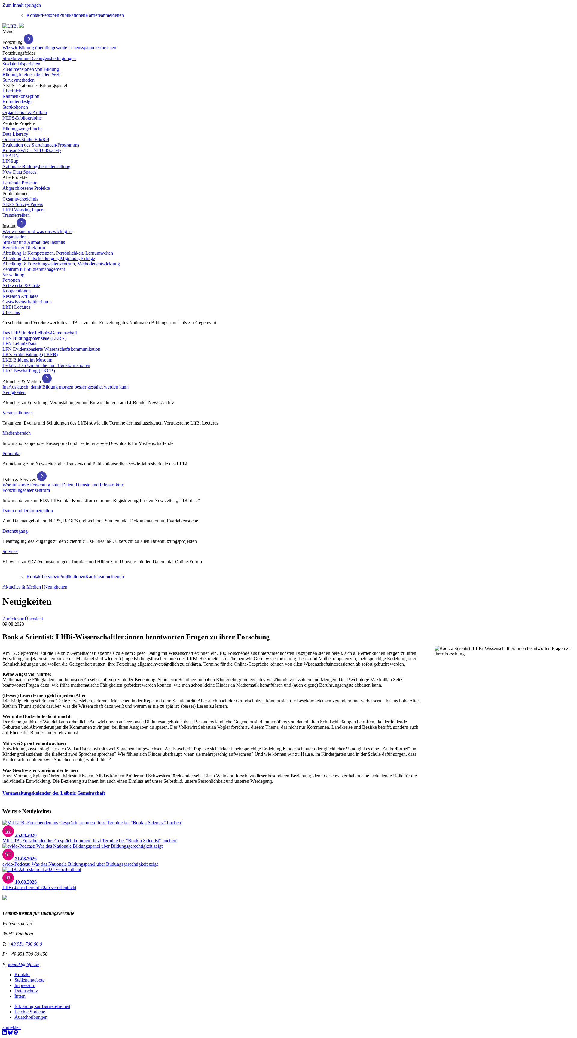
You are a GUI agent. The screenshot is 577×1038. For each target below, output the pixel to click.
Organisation (14, 236)
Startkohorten (15, 107)
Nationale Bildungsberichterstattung (36, 166)
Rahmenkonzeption (20, 96)
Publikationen (72, 15)
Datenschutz (26, 990)
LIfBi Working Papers (23, 209)
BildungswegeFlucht (22, 128)
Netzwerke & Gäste (21, 285)
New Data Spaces (19, 171)
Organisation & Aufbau (24, 112)
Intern (20, 996)
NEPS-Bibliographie (22, 117)
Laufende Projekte (19, 182)
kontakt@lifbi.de (23, 964)
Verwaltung (13, 274)
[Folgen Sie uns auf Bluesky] (10, 1032)
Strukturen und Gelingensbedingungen (39, 58)
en (121, 15)
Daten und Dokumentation (27, 510)
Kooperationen (16, 290)
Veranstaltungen (17, 412)
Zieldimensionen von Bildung (30, 69)
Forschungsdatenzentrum (26, 490)
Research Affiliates (20, 296)
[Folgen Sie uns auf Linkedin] (4, 1032)
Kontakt (34, 15)
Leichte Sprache (29, 1011)
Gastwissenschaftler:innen (27, 301)
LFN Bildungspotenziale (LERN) (34, 338)
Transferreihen (16, 215)
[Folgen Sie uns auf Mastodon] (16, 1032)
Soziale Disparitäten (21, 63)
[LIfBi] (10, 26)
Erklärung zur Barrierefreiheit (42, 1006)
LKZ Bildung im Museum (27, 359)
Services (10, 551)
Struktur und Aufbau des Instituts (33, 242)
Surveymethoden (18, 80)
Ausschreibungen (30, 1017)
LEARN (10, 155)
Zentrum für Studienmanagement (33, 269)
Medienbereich (16, 433)
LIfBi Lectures (16, 307)
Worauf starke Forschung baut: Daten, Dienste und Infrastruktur (62, 484)
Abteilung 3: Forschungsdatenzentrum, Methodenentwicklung (61, 263)
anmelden (110, 15)
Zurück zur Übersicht (22, 618)
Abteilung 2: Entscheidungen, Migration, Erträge (48, 258)
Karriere (93, 15)
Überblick (11, 90)
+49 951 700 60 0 (25, 943)
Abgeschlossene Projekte (26, 188)
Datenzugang (15, 531)
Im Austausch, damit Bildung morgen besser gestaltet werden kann (65, 386)
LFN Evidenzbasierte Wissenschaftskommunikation (51, 349)
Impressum (24, 985)
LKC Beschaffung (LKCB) (28, 370)
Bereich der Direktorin (23, 247)
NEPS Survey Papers (22, 204)
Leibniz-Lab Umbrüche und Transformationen (46, 365)
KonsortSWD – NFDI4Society (31, 150)
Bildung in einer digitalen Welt (31, 74)
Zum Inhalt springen (21, 5)
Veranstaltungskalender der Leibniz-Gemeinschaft (53, 793)
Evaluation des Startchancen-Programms (40, 144)
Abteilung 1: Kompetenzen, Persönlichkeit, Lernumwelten (57, 253)
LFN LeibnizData (19, 343)
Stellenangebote (29, 979)
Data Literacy (15, 134)
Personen (50, 15)
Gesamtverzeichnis (20, 198)
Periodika (11, 453)
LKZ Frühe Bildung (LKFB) (30, 354)
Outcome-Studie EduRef (25, 139)
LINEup (10, 161)
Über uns (11, 312)
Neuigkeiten (14, 392)
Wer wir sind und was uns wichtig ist (37, 231)
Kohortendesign (17, 101)
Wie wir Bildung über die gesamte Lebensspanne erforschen (59, 47)
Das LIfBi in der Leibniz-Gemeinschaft (39, 332)
